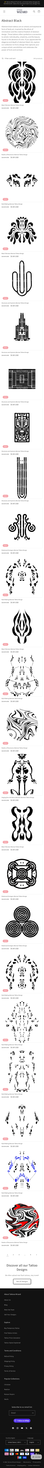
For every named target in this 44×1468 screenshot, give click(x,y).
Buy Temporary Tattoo (12, 1328)
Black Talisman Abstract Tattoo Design (13, 105)
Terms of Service (9, 1371)
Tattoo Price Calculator (12, 1338)
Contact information (34, 1465)
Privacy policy (37, 1462)
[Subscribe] (32, 1412)
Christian (7, 1385)
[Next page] (36, 1254)
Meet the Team (9, 1310)
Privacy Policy (9, 1366)
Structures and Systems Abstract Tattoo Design (15, 303)
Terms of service (10, 1465)
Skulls (6, 1399)
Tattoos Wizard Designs (14, 1462)
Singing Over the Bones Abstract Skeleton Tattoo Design (18, 797)
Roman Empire (9, 1394)
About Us (7, 1300)
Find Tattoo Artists (10, 1333)
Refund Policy (9, 1356)
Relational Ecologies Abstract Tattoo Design (14, 550)
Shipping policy (21, 1465)
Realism (7, 1389)
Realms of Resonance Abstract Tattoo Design (14, 154)
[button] (4, 11)
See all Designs (22, 1281)
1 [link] (7, 1255)
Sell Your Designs (10, 1315)
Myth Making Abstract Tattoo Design (12, 204)
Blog (5, 1305)
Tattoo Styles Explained (12, 1343)
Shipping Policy (9, 1361)
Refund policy (27, 1462)
